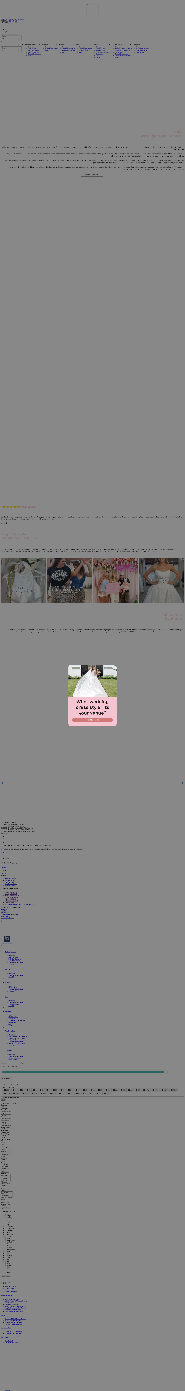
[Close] (113, 667)
